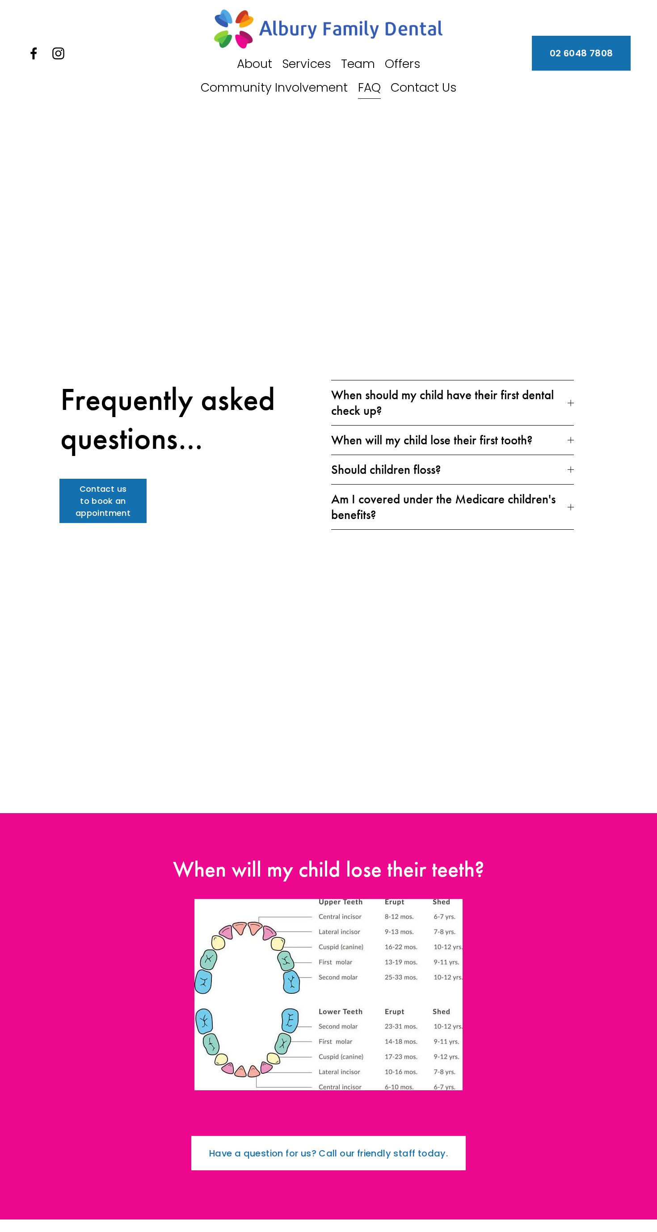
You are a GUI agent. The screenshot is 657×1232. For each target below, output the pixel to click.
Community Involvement (274, 87)
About (254, 63)
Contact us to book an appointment (103, 501)
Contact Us (423, 87)
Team (358, 63)
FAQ (369, 87)
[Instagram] (58, 53)
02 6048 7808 (581, 53)
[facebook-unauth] (33, 53)
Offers (402, 63)
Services (306, 63)
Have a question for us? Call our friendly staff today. (328, 1153)
